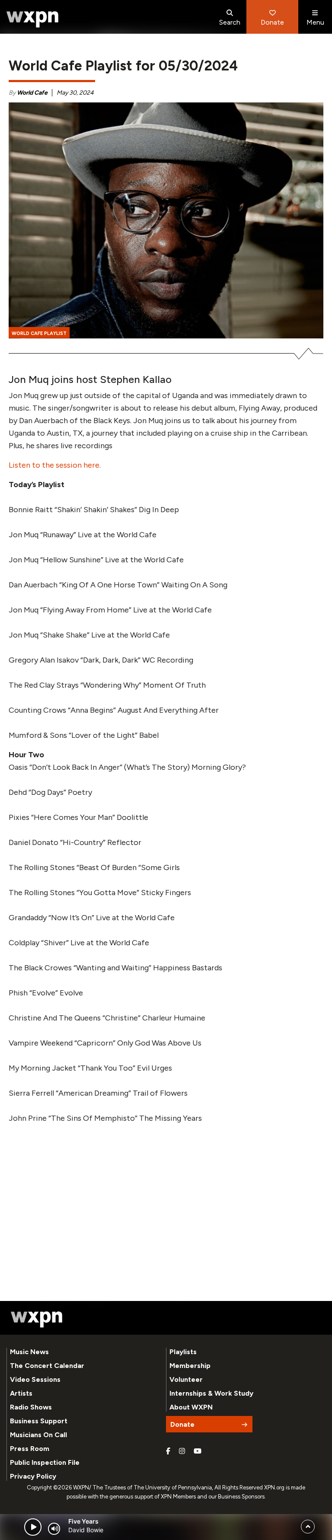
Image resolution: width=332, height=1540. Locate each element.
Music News (29, 1352)
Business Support (38, 1421)
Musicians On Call (38, 1435)
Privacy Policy (33, 1476)
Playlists (183, 1352)
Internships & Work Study (211, 1393)
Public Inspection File (45, 1462)
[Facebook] (168, 1451)
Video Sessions (35, 1379)
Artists (21, 1393)
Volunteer (186, 1379)
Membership (190, 1365)
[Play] (33, 1527)
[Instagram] (182, 1451)
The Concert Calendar (47, 1365)
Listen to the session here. (55, 465)
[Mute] (54, 1529)
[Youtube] (197, 1451)
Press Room (29, 1448)
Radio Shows (31, 1407)
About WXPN (191, 1407)
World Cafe (32, 92)
